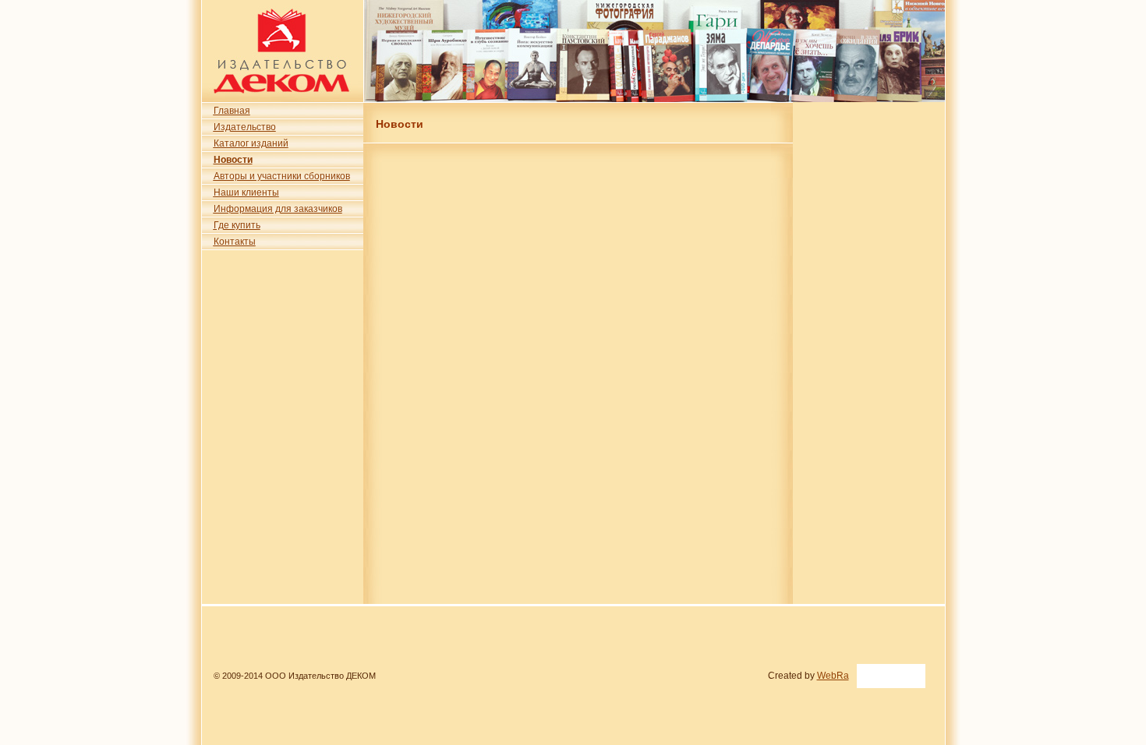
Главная (232, 110)
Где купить (237, 225)
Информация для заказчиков (278, 208)
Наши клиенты (246, 192)
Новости (233, 159)
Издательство (245, 127)
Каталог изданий (251, 143)
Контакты (235, 241)
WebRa (833, 675)
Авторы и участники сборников (282, 176)
